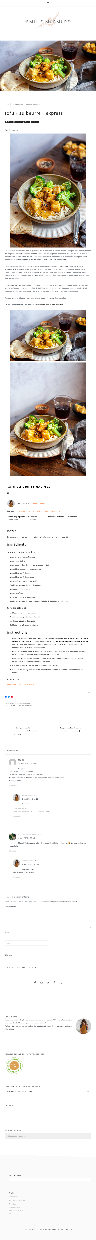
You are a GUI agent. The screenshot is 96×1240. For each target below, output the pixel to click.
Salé (46, 511)
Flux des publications (17, 1200)
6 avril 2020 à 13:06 (30, 864)
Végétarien (55, 511)
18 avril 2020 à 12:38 (27, 764)
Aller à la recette (11, 130)
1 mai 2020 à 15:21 (30, 799)
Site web (8, 955)
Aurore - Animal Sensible (28, 834)
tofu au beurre (28, 684)
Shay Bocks (66, 1229)
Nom (7, 932)
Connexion (13, 1197)
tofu (19, 684)
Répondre (13, 785)
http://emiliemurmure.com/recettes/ (48, 305)
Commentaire (11, 907)
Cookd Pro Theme (50, 1229)
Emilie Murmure (48, 21)
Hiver (39, 511)
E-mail (8, 944)
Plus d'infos (9, 1029)
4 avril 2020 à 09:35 (26, 838)
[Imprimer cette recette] (8, 493)
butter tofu (11, 684)
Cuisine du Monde (33, 104)
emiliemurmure (39, 503)
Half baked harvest (29, 254)
